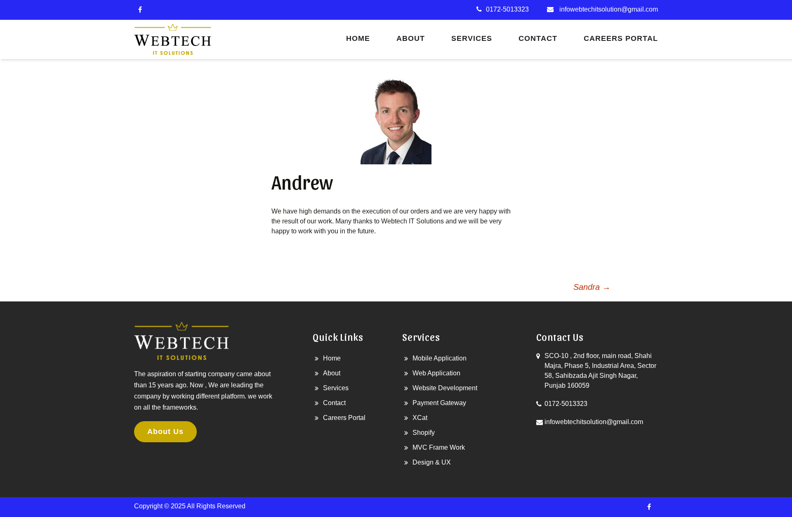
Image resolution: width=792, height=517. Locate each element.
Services (471, 38)
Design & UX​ (431, 462)
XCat (419, 417)
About (410, 38)
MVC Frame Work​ (438, 447)
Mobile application (439, 358)
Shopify (423, 432)
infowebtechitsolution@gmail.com (608, 9)
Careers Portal (621, 38)
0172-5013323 (507, 9)
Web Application (436, 373)
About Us (165, 431)
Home (358, 38)
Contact (538, 38)
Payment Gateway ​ (440, 402)
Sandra (591, 287)
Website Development (444, 387)
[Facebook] (140, 10)
